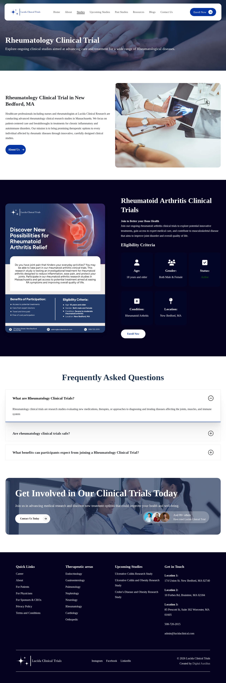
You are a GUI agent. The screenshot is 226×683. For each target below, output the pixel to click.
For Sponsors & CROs (28, 599)
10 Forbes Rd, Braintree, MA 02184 (185, 595)
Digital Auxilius (201, 663)
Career (19, 573)
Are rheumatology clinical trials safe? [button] (41, 433)
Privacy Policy (24, 606)
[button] (15, 149)
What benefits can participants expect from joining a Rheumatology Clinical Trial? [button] (76, 452)
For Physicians (24, 593)
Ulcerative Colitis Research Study (134, 573)
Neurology (72, 599)
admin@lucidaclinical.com (179, 633)
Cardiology (72, 612)
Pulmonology (73, 586)
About (19, 580)
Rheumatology (74, 606)
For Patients (22, 586)
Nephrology (72, 593)
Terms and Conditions (28, 612)
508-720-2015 (172, 624)
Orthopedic (72, 619)
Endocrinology (74, 573)
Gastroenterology (75, 580)
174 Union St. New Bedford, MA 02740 (187, 580)
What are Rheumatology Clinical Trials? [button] (43, 398)
